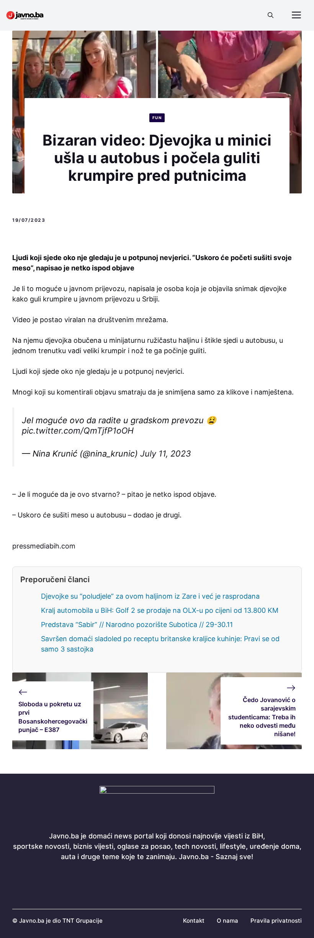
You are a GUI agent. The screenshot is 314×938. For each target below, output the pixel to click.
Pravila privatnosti (276, 920)
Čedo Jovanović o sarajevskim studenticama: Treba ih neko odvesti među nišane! (262, 717)
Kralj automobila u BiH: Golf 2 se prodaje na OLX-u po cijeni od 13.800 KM (159, 610)
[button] (270, 15)
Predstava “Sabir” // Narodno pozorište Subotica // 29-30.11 (137, 624)
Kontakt (193, 920)
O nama (227, 920)
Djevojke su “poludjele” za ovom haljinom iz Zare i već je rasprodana (150, 596)
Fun (157, 117)
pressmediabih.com (43, 546)
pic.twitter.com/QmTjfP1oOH (78, 430)
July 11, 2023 (165, 453)
